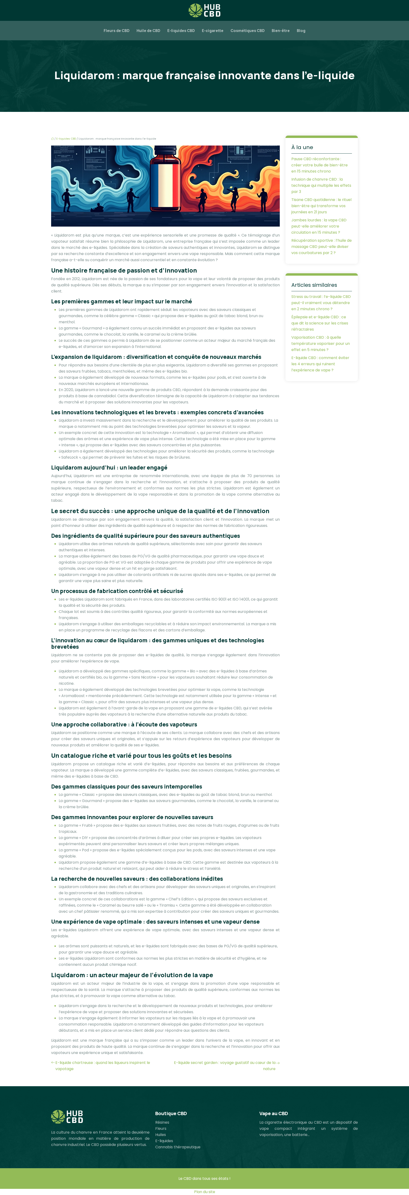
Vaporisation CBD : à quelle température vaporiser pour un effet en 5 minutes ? (320, 343)
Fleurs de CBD (116, 30)
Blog (301, 30)
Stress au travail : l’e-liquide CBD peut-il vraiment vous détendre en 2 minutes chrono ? (321, 303)
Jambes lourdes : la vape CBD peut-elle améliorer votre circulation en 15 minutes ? (319, 226)
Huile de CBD (148, 30)
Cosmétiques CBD (248, 30)
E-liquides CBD (181, 30)
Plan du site (204, 1192)
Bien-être (281, 30)
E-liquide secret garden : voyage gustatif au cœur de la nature (225, 1066)
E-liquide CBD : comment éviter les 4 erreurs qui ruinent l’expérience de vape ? (320, 364)
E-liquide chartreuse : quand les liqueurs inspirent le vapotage (102, 1066)
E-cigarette (212, 30)
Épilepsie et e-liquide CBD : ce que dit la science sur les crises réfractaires (319, 323)
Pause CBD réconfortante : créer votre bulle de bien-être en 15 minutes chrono (319, 165)
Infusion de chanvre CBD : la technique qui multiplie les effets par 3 (321, 185)
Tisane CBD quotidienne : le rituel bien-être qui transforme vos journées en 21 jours (321, 206)
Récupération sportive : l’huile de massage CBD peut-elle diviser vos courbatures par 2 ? (321, 246)
